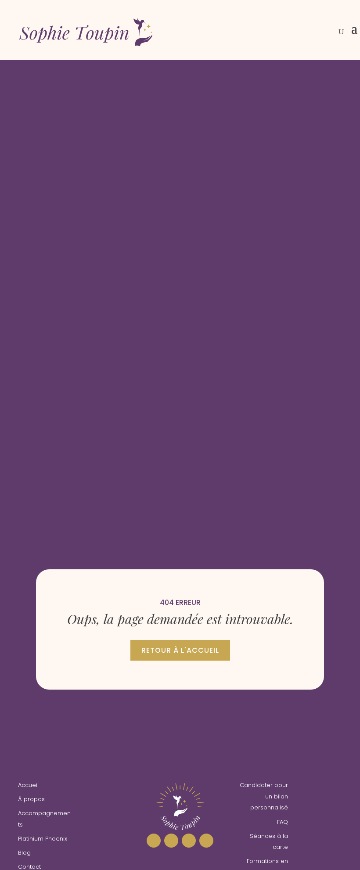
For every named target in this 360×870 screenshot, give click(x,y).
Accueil (28, 785)
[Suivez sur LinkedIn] (189, 841)
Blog (24, 852)
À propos (31, 799)
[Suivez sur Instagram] (171, 841)
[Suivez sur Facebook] (154, 841)
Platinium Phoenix (42, 838)
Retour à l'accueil (180, 650)
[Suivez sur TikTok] (206, 841)
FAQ (282, 822)
